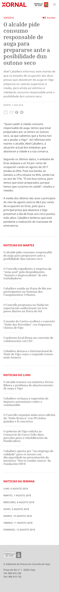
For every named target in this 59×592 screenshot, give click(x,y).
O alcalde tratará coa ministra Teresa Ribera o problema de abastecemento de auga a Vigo (28, 385)
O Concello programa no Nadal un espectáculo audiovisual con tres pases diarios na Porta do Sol (26, 308)
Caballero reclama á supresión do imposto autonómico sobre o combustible (25, 401)
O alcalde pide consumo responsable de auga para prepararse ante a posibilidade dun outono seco (27, 255)
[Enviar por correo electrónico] (11, 112)
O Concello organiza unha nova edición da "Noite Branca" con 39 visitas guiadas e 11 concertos (29, 418)
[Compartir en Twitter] (21, 113)
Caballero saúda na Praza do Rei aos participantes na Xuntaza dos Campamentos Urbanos (27, 291)
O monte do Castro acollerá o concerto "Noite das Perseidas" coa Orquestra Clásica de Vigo (29, 324)
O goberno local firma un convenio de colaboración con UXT (28, 339)
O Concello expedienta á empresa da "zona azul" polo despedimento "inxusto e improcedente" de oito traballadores (27, 273)
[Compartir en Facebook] (16, 113)
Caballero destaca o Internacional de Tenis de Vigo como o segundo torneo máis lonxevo (28, 354)
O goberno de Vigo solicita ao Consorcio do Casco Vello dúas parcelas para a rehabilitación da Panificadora (25, 436)
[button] (54, 4)
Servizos (8, 17)
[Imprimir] (5, 112)
